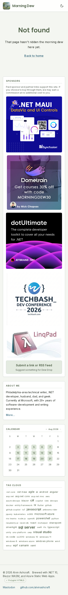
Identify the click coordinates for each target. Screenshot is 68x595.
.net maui (22, 492)
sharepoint (55, 522)
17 (18, 458)
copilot (39, 500)
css (47, 500)
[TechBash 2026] (34, 299)
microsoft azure (44, 513)
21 (50, 458)
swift (39, 527)
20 (41, 458)
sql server (27, 527)
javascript (34, 509)
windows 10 (32, 537)
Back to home (34, 56)
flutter (41, 505)
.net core (10, 492)
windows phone (44, 541)
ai (37, 492)
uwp (30, 532)
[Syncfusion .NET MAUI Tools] (34, 124)
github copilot (13, 509)
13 (42, 453)
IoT (23, 509)
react (33, 522)
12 (34, 453)
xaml (33, 545)
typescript (53, 527)
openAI (31, 518)
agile (31, 491)
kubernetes (20, 514)
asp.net (10, 496)
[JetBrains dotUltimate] (34, 241)
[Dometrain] (34, 182)
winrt (57, 541)
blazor (25, 500)
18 (26, 458)
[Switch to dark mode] (62, 6)
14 (50, 453)
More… (10, 414)
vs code (10, 536)
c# (32, 500)
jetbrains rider (50, 509)
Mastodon (9, 587)
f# (35, 505)
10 (18, 453)
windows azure (26, 541)
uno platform (19, 532)
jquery (9, 514)
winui (8, 545)
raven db (24, 523)
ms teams (11, 518)
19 (34, 458)
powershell (43, 518)
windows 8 (11, 541)
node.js (22, 518)
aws (48, 496)
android (43, 492)
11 (26, 453)
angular (54, 492)
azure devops (13, 500)
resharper (43, 523)
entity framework (23, 505)
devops (54, 500)
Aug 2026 (53, 429)
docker (9, 505)
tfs (44, 527)
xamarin (24, 545)
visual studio (42, 532)
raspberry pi (12, 523)
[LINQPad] (34, 343)
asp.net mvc (37, 496)
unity (8, 532)
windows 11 (45, 537)
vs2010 (20, 537)
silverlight (11, 527)
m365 (30, 514)
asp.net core (22, 496)
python (55, 518)
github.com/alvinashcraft (35, 587)
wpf (15, 545)
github (48, 505)
